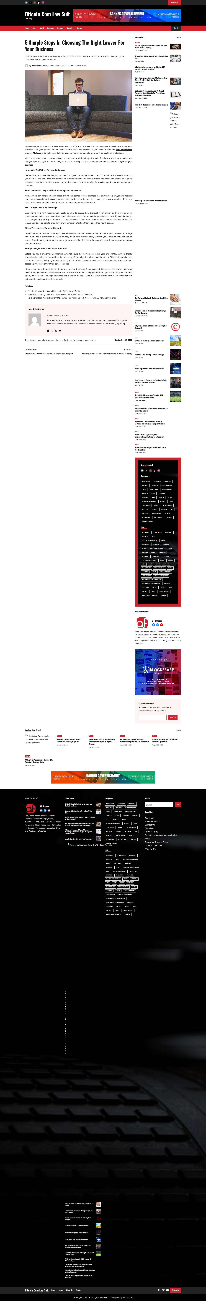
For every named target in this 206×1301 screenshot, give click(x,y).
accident (145, 532)
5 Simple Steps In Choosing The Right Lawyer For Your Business (150, 311)
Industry (163, 501)
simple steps (90, 340)
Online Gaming (167, 505)
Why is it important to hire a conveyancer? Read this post (49, 354)
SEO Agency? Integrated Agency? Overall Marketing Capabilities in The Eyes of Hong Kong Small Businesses (150, 93)
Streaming (146, 517)
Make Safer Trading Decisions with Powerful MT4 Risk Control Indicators (60, 294)
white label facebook (150, 595)
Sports (137, 392)
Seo (172, 509)
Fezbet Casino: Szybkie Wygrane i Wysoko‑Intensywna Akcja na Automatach (149, 435)
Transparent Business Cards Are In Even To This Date (151, 57)
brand (163, 540)
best (153, 536)
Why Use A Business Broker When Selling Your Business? (151, 326)
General (145, 497)
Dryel (144, 489)
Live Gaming (146, 505)
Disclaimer (149, 828)
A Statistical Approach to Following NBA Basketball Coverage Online (149, 396)
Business (68, 340)
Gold (153, 497)
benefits (145, 536)
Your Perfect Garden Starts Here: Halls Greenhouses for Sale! (55, 291)
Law (136, 295)
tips (170, 587)
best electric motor (149, 540)
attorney (168, 532)
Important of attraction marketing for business (151, 104)
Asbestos (157, 482)
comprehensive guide (157, 548)
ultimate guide (164, 591)
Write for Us (150, 849)
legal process (165, 572)
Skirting (145, 513)
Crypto (155, 485)
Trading (169, 517)
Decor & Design (167, 485)
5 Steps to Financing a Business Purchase (149, 340)
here (143, 564)
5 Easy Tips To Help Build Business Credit (149, 368)
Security (164, 509)
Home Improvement (149, 501)
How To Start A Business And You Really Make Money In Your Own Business (151, 381)
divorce (145, 556)
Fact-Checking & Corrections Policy (161, 835)
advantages (157, 532)
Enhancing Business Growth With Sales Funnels (151, 200)
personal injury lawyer (151, 584)
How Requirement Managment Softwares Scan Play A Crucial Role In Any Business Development (151, 80)
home (158, 564)
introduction (159, 568)
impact (166, 564)
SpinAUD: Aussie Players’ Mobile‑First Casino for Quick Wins (150, 448)
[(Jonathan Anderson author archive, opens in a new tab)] (26, 67)
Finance (137, 42)
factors (166, 556)
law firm (145, 572)
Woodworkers (147, 521)
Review (154, 509)
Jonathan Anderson (40, 66)
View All (178, 37)
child (144, 548)
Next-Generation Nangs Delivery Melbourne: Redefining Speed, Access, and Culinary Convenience (72, 298)
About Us (149, 818)
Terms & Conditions (153, 845)
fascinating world (149, 560)
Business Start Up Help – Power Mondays (149, 354)
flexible (170, 560)
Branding (168, 482)
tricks (144, 591)
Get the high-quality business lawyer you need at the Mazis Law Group (151, 46)
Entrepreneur (167, 489)
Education (154, 489)
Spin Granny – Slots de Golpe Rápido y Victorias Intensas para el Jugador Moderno (150, 422)
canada (166, 544)
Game (153, 493)
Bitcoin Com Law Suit (47, 14)
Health (161, 497)
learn (154, 572)
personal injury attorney (151, 580)
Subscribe (175, 1290)
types (153, 591)
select (154, 587)
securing (145, 587)
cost (171, 548)
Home (170, 497)
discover (162, 552)
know (170, 568)
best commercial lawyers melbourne (46, 340)
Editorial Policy (151, 832)
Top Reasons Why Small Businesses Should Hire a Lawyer (151, 299)
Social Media (156, 513)
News (137, 405)
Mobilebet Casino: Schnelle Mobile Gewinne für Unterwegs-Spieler (151, 409)
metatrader (146, 576)
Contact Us (150, 825)
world (163, 595)
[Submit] (178, 804)
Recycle (145, 509)
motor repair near (161, 576)
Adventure (146, 482)
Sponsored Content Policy (156, 842)
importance (146, 568)
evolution (155, 556)
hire (150, 564)
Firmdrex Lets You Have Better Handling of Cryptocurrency (107, 354)
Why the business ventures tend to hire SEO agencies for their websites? (150, 68)
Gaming (162, 493)
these (163, 587)
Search (173, 717)
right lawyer (78, 340)
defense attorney (148, 552)
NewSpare (114, 1297)
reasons (167, 584)
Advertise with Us (152, 821)
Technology (158, 517)
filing (162, 560)
